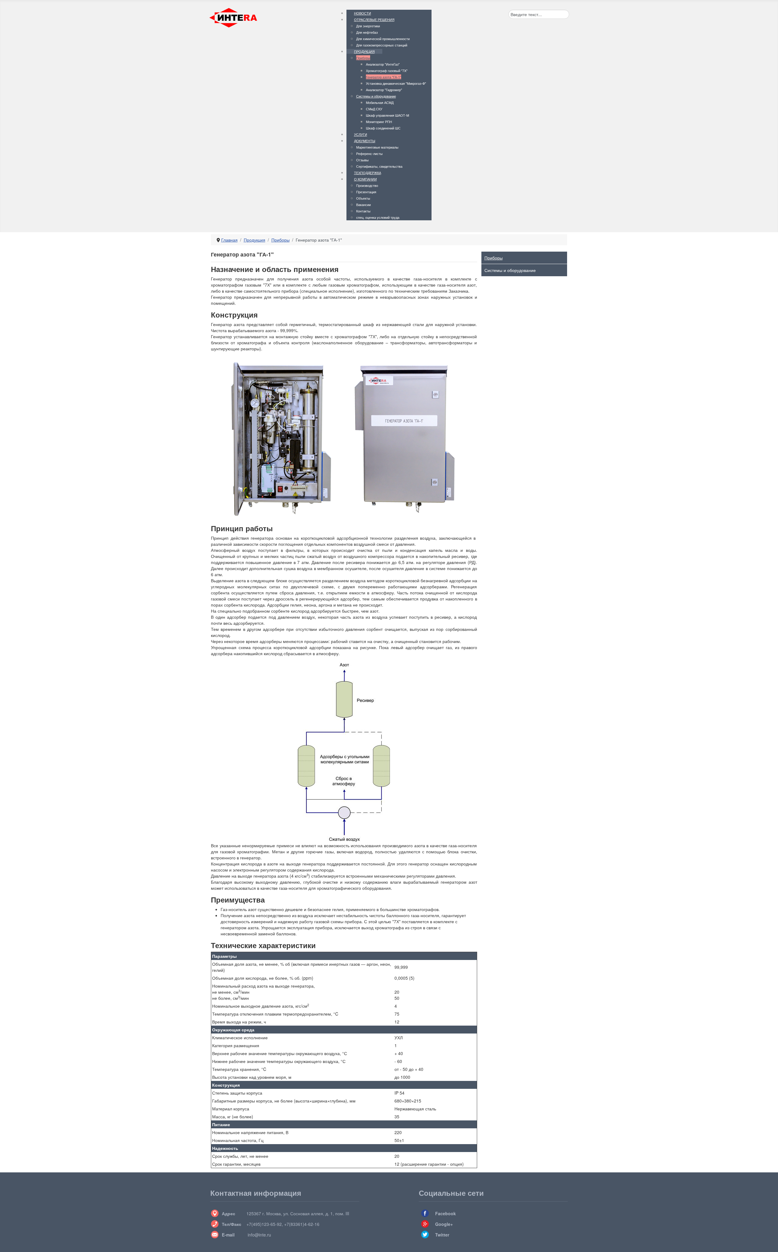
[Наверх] (768, 1241)
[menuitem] (362, 13)
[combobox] (538, 14)
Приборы (493, 258)
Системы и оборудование (510, 270)
